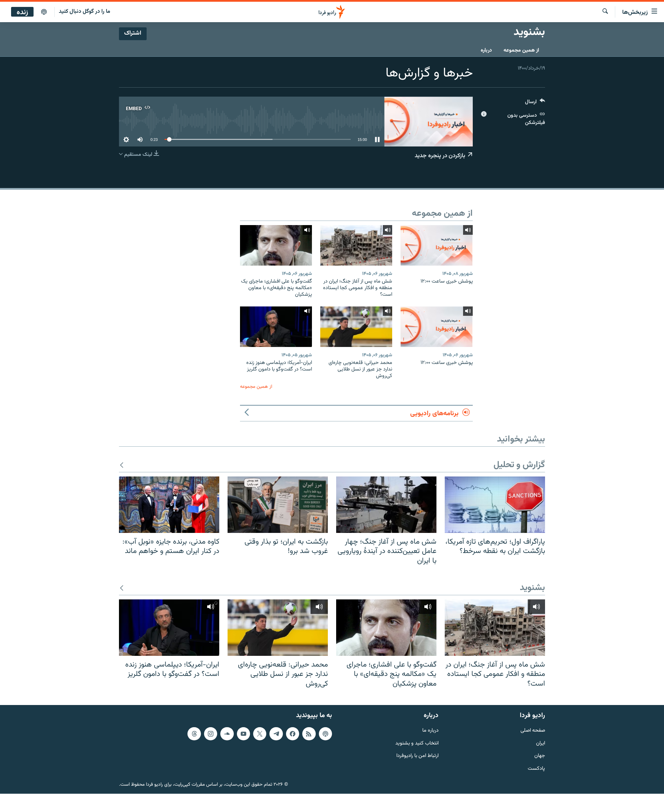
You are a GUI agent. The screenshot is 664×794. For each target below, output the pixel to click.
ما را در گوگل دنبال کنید (84, 11)
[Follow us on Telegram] (276, 733)
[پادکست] (44, 12)
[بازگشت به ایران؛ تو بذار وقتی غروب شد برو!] (278, 504)
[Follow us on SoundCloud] (226, 733)
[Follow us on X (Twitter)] (259, 733)
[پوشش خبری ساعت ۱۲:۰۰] (436, 245)
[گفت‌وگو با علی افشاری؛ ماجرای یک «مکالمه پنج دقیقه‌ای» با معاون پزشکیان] (276, 245)
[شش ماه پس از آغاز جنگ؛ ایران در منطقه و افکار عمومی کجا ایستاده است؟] (356, 245)
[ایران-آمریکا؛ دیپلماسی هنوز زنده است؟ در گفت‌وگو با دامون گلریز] (276, 326)
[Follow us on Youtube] (243, 733)
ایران (540, 743)
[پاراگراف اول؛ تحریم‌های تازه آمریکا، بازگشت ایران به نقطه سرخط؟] (495, 504)
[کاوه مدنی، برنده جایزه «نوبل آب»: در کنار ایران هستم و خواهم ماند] (169, 504)
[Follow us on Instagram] (210, 733)
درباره (486, 50)
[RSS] (308, 733)
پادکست (536, 769)
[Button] (535, 103)
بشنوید (532, 588)
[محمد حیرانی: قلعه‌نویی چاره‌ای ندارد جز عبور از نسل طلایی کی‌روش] (356, 326)
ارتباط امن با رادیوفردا (417, 756)
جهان (539, 756)
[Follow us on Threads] (194, 733)
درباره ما (430, 730)
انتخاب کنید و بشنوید (417, 743)
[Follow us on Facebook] (292, 733)
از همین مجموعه (521, 50)
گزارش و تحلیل (519, 465)
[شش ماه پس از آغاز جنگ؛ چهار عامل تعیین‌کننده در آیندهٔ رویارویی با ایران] (386, 504)
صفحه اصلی (532, 730)
